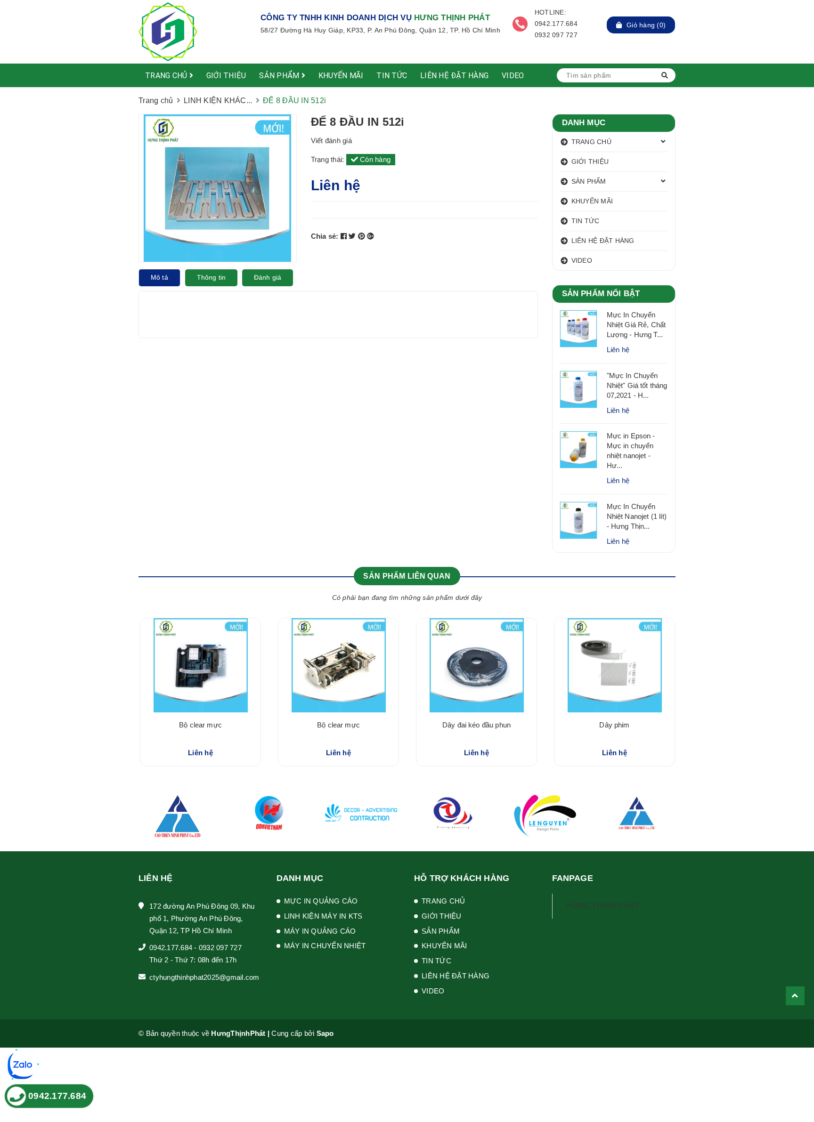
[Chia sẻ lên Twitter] (353, 236)
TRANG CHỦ (167, 75)
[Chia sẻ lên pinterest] (362, 236)
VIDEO (513, 75)
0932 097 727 (220, 948)
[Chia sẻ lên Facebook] (345, 236)
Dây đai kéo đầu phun (476, 725)
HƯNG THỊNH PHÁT (603, 906)
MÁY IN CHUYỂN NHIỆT (325, 946)
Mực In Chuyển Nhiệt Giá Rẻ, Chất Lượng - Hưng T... (636, 325)
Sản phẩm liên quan (406, 576)
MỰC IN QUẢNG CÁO (321, 901)
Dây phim (614, 725)
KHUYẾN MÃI (341, 75)
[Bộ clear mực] (200, 665)
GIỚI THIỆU (226, 75)
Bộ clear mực (200, 725)
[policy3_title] (520, 24)
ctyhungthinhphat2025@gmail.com (204, 977)
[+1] (370, 236)
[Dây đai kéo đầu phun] (476, 665)
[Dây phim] (614, 665)
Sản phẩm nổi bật (601, 293)
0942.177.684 (170, 948)
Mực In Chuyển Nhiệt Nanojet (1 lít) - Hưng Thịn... (637, 516)
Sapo (325, 1033)
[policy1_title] (244, 24)
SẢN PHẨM (280, 75)
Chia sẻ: (325, 236)
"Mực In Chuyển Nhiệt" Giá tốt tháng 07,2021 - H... (637, 385)
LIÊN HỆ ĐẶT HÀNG (454, 75)
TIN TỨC (391, 75)
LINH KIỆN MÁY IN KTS (323, 916)
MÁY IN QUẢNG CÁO (320, 931)
